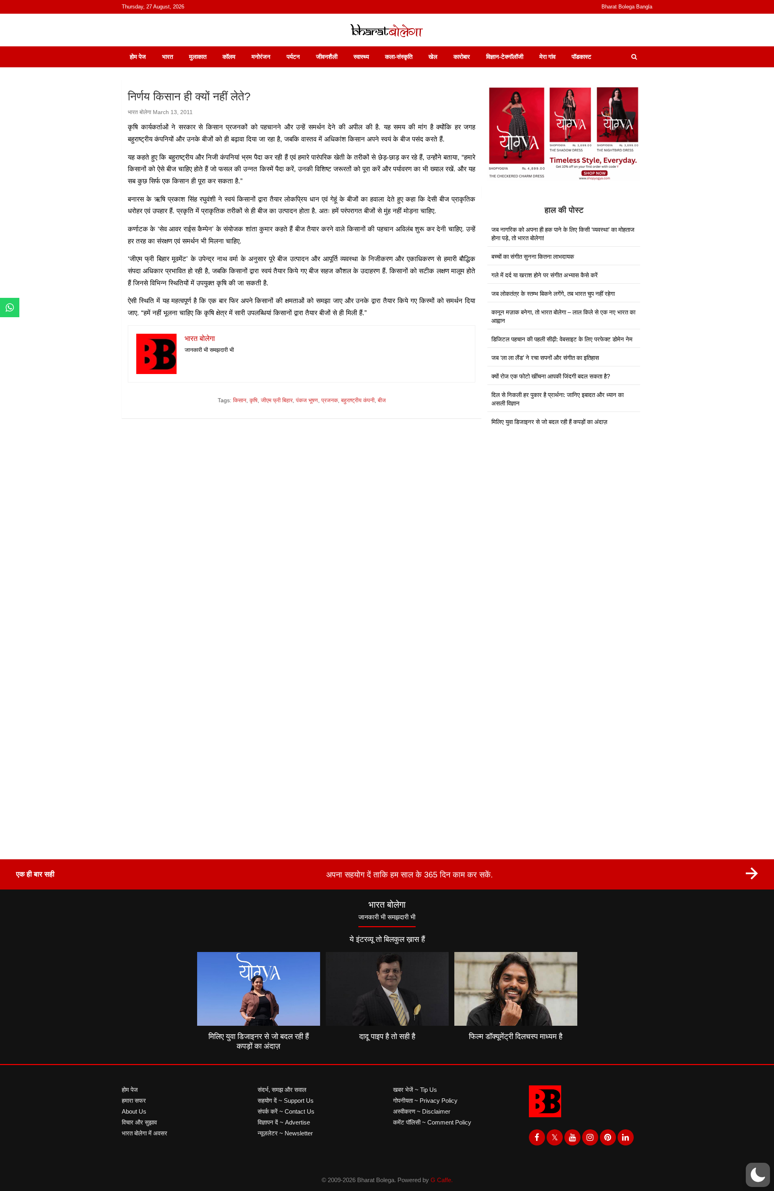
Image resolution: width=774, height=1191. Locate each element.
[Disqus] (301, 539)
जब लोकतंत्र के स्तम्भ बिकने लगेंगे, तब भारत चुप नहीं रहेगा (553, 293)
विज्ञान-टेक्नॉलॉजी (504, 56)
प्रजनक (329, 400)
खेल (433, 56)
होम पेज (138, 56)
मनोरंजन (261, 56)
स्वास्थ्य (361, 56)
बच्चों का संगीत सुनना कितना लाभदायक (532, 256)
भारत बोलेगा (139, 112)
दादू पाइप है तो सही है (387, 1036)
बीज (382, 400)
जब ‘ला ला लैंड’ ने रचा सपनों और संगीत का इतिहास (545, 357)
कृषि (254, 400)
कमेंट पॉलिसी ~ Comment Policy (432, 1122)
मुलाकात (197, 56)
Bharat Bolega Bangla (626, 7)
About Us (134, 1111)
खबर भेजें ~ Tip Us (415, 1089)
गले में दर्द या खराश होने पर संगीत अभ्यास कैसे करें (544, 275)
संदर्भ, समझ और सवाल (282, 1089)
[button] (758, 1175)
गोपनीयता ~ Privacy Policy (425, 1100)
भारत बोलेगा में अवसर (144, 1133)
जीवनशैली (326, 56)
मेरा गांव (547, 56)
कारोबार (462, 56)
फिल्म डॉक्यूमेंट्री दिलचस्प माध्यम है (515, 1036)
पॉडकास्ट (581, 56)
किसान (239, 400)
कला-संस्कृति (398, 56)
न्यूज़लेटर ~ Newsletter (285, 1133)
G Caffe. (442, 1179)
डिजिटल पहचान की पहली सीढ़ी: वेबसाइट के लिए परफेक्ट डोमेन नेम (562, 339)
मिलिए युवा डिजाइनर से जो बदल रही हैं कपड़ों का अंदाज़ (549, 421)
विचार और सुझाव (139, 1122)
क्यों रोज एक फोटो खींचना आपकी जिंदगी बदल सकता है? (550, 376)
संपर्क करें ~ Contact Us (286, 1111)
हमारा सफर (134, 1100)
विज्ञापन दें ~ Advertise (284, 1122)
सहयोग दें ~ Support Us (286, 1100)
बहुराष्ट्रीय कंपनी (358, 400)
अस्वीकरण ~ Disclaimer (421, 1111)
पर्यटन (293, 56)
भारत (167, 56)
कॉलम (229, 56)
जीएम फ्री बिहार (277, 400)
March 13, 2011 (173, 112)
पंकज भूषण (307, 400)
